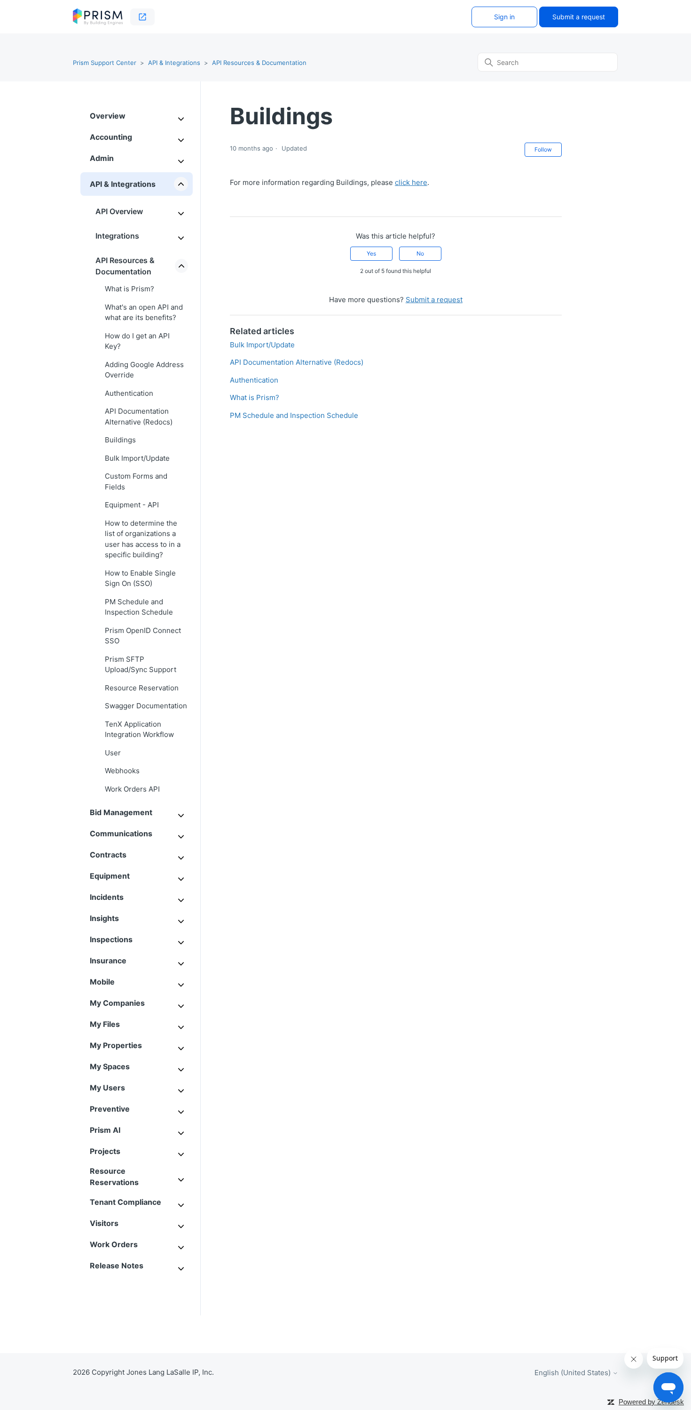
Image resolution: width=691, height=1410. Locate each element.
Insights (104, 918)
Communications (121, 833)
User (113, 752)
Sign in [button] (504, 17)
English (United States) (573, 1373)
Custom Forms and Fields (136, 481)
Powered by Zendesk (651, 1402)
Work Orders (114, 1244)
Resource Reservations (114, 1176)
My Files (105, 1024)
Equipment (110, 876)
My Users (107, 1087)
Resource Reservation (142, 687)
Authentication (129, 393)
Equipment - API (132, 504)
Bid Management (121, 812)
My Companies (117, 1003)
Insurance (108, 960)
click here (411, 182)
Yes (371, 253)
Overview (108, 115)
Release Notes (116, 1265)
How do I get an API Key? (137, 341)
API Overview (119, 211)
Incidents (107, 897)
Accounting (111, 137)
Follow (543, 149)
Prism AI (105, 1130)
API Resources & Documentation (259, 62)
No (420, 253)
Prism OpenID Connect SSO (143, 636)
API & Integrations (174, 62)
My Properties (116, 1045)
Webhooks (122, 770)
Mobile (102, 981)
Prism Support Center (104, 62)
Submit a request (578, 17)
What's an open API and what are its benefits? (144, 312)
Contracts (108, 854)
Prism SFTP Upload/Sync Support (140, 664)
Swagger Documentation (146, 705)
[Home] (98, 16)
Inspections (111, 939)
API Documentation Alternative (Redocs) (139, 416)
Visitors (104, 1223)
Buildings (120, 439)
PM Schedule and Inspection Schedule (139, 607)
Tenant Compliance (125, 1202)
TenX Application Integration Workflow (139, 729)
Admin (102, 158)
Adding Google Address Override (144, 370)
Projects (105, 1151)
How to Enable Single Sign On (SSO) (140, 578)
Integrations (117, 235)
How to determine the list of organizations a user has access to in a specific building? (143, 539)
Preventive (110, 1109)
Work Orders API (132, 789)
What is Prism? (129, 288)
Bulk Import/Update (137, 458)
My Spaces (110, 1066)
